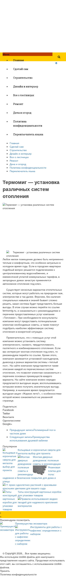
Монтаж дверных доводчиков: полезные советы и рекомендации (47, 460)
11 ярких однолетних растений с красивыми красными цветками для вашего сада (29, 486)
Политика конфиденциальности (27, 123)
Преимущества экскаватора (31, 523)
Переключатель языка (28, 134)
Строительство (23, 77)
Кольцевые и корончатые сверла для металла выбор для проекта (39, 451)
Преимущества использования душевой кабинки (30, 438)
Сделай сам (20, 69)
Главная (18, 60)
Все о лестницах (23, 95)
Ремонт (18, 104)
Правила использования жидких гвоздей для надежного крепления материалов (38, 502)
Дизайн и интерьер (25, 86)
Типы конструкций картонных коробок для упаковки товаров (39, 493)
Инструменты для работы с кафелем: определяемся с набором (46, 530)
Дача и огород (22, 112)
